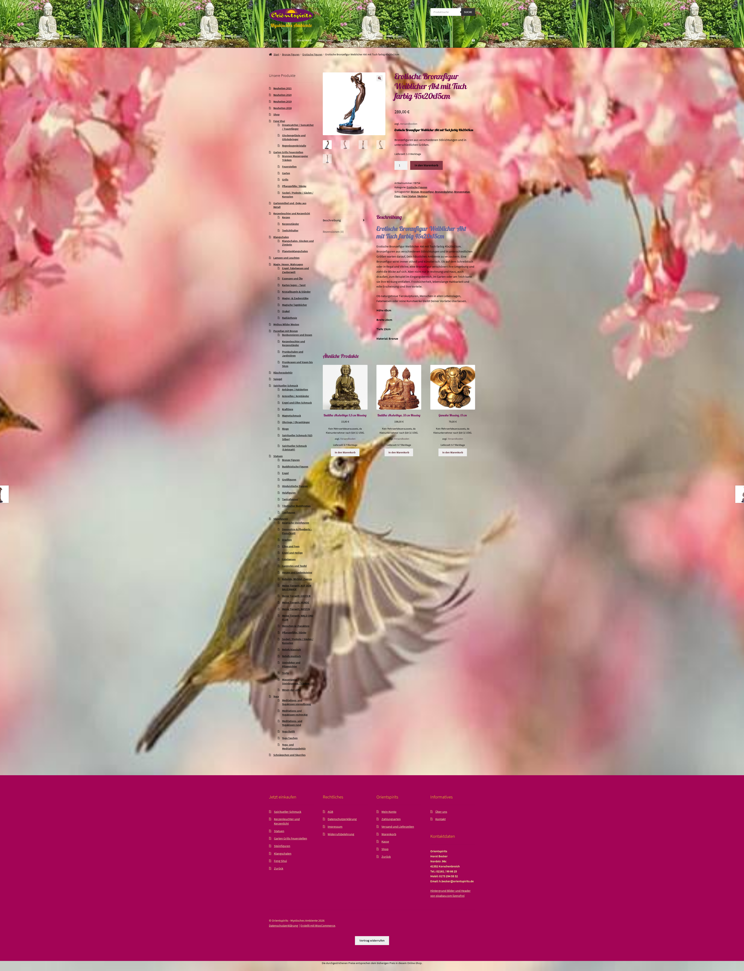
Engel (285, 473)
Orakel (286, 311)
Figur (397, 196)
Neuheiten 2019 (282, 101)
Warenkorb (304, 40)
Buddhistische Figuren (295, 466)
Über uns (441, 812)
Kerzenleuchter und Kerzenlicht (291, 213)
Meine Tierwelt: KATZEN (296, 609)
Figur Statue (409, 196)
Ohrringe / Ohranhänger (296, 422)
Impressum (335, 826)
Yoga (276, 696)
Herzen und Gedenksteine (297, 572)
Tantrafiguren (290, 499)
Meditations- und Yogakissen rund (292, 723)
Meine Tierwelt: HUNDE (295, 602)
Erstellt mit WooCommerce (318, 925)
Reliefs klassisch (291, 649)
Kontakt (345, 40)
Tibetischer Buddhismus (296, 506)
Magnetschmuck (291, 415)
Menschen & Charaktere (295, 626)
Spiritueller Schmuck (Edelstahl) (294, 447)
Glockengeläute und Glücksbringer (294, 137)
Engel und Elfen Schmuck (297, 402)
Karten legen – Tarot (294, 285)
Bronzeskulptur (444, 191)
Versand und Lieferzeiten (397, 826)
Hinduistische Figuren (295, 486)
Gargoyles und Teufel (294, 566)
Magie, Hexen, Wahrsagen (288, 264)
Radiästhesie (289, 318)
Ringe (285, 429)
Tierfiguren (288, 512)
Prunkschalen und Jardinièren (292, 353)
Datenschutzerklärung (342, 819)
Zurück (278, 868)
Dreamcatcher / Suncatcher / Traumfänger (298, 127)
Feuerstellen (289, 166)
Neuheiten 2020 (282, 95)
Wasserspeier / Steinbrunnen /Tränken (295, 681)
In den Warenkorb (426, 165)
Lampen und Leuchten (286, 258)
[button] (379, 78)
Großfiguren (289, 479)
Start (276, 54)
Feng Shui (279, 121)
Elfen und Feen (291, 546)
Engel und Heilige (292, 552)
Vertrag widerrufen (372, 940)
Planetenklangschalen (295, 251)
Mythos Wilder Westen (286, 324)
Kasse (286, 40)
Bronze (415, 191)
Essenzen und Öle (292, 278)
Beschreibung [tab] (332, 220)
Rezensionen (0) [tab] (333, 232)
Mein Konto (326, 40)
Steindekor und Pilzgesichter (291, 664)
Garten (286, 173)
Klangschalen (281, 237)
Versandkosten (408, 123)
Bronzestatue (462, 191)
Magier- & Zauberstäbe (295, 298)
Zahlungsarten (391, 819)
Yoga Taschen (290, 738)
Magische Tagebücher (294, 305)
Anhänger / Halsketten (295, 389)
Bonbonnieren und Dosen (297, 335)
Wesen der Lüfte (291, 690)
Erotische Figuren (312, 54)
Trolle (285, 673)
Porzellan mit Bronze (285, 331)
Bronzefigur (427, 191)
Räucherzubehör (283, 372)
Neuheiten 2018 (282, 108)
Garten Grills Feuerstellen (288, 152)
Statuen (278, 456)
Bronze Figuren (291, 54)
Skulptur (422, 196)
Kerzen (286, 217)
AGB (330, 812)
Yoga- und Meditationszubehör (294, 746)
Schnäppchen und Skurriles (289, 755)
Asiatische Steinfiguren (295, 522)
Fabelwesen (289, 559)
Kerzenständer (290, 224)
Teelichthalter (290, 230)
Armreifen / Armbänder (295, 396)
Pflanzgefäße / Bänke (294, 186)
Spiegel (277, 379)
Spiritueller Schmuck (285, 385)
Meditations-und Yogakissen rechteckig (294, 712)
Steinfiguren (280, 519)
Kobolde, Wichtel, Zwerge (297, 579)
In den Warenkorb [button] (345, 452)
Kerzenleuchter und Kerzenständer (293, 343)
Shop (272, 40)
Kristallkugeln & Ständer (296, 291)
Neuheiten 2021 (282, 88)
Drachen (287, 539)
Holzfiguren (289, 492)
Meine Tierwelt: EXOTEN (296, 596)
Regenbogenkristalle (294, 145)
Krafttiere (287, 409)
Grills (285, 179)
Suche (468, 12)
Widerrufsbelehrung (341, 834)
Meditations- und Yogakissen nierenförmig (296, 702)
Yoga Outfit (288, 731)
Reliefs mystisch (291, 656)
